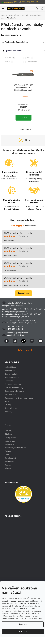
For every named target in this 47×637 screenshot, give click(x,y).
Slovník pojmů (10, 458)
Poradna (8, 451)
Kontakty (8, 430)
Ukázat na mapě (16, 305)
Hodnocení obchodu (23, 220)
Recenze (8, 465)
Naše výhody (10, 441)
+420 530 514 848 (15, 329)
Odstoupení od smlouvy (14, 391)
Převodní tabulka (11, 461)
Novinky (8, 405)
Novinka (8, 62)
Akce (29, 58)
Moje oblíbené (10, 367)
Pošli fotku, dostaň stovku (15, 448)
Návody (8, 468)
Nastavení (22, 624)
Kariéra (7, 454)
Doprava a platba (11, 374)
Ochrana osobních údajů (14, 387)
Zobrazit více (23, 293)
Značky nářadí (10, 437)
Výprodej (8, 411)
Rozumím (23, 631)
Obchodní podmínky (13, 384)
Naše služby (9, 444)
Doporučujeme (32, 62)
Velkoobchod (10, 370)
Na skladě (9, 58)
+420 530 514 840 (15, 326)
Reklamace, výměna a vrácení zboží (19, 398)
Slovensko (9, 381)
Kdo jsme (8, 434)
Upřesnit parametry (13, 51)
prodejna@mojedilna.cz (19, 316)
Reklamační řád (11, 394)
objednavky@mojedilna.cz (16, 312)
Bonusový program (12, 377)
